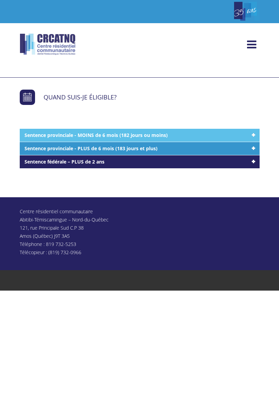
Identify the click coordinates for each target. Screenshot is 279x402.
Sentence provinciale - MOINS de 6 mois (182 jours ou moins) (96, 135)
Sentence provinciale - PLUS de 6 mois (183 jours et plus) (91, 148)
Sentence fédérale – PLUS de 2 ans (64, 161)
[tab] (140, 135)
